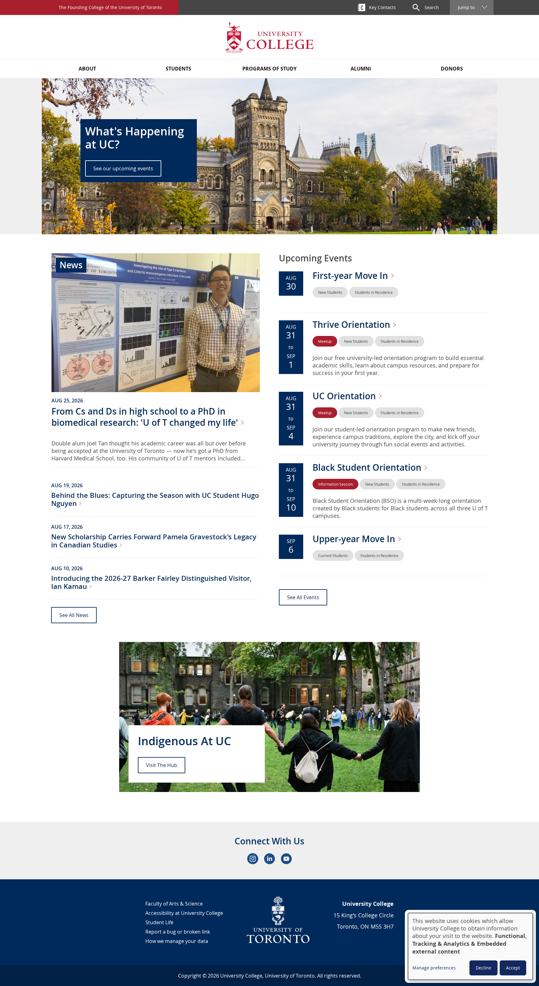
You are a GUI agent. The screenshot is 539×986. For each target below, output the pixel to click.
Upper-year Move (355, 539)
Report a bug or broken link (177, 931)
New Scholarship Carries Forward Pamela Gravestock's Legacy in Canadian (153, 541)
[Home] (269, 37)
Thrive (352, 324)
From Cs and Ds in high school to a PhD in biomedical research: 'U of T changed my (145, 417)
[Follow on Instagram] (252, 858)
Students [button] (178, 68)
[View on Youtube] (286, 858)
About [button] (87, 68)
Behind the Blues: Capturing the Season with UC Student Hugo (155, 499)
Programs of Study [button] (269, 68)
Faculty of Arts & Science (174, 903)
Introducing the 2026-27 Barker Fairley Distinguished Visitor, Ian (151, 582)
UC (345, 396)
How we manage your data (176, 941)
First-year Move (351, 275)
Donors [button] (452, 68)
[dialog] (470, 946)
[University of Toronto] (278, 919)
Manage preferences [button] (434, 968)
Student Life (159, 922)
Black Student (368, 467)
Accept (513, 968)
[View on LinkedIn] (269, 858)
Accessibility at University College (184, 913)
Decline (483, 968)
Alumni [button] (361, 68)
